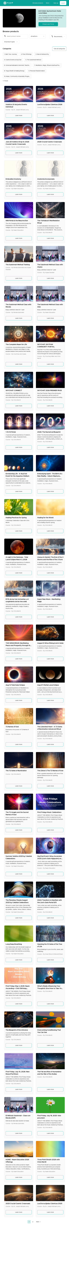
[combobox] (37, 36)
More (47, 3)
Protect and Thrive (48, 24)
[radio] (10, 54)
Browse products (38, 3)
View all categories (59, 48)
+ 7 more (5, 80)
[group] (34, 65)
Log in (63, 3)
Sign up (56, 3)
